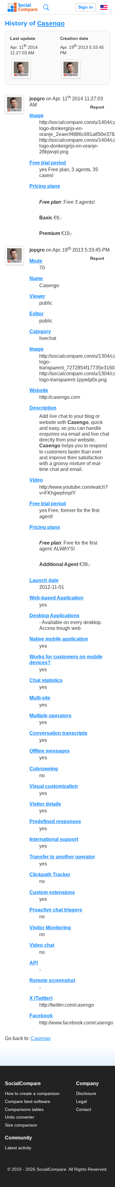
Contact (83, 1109)
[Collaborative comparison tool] (22, 7)
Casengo (51, 23)
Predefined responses (55, 821)
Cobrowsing (43, 768)
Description (42, 407)
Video (36, 480)
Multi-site (39, 697)
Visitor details (45, 804)
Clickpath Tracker (49, 874)
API (33, 962)
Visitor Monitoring (50, 927)
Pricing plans (44, 186)
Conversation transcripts (58, 733)
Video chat (41, 945)
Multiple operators (50, 715)
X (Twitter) (40, 998)
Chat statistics (46, 680)
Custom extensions (52, 892)
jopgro (37, 99)
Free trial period (47, 162)
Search (46, 7)
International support (53, 839)
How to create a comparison (32, 1093)
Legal (81, 1101)
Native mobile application (58, 639)
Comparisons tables (24, 1109)
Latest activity (18, 1147)
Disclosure (86, 1093)
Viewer (37, 296)
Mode (35, 261)
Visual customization (53, 786)
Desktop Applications (54, 615)
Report (97, 107)
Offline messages (49, 750)
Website (38, 390)
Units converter (19, 1117)
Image (36, 115)
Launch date (44, 580)
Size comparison (21, 1125)
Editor (36, 313)
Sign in (85, 7)
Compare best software (27, 1101)
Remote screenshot (52, 980)
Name (36, 278)
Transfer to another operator (62, 856)
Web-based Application (56, 597)
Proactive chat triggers (55, 909)
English (104, 7)
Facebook (41, 1015)
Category (40, 331)
